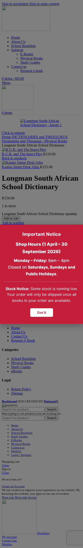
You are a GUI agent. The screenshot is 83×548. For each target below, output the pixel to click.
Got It (41, 312)
